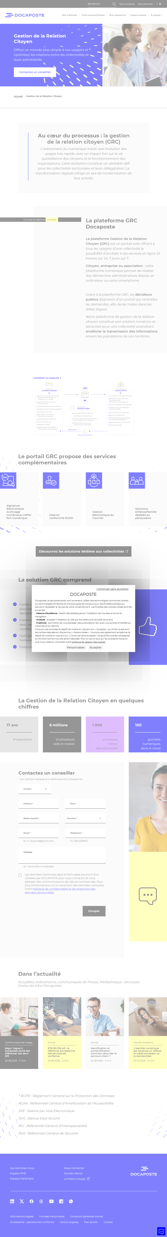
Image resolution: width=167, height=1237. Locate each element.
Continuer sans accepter (113, 589)
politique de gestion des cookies (88, 642)
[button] (161, 1231)
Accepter (95, 647)
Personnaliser (76, 647)
